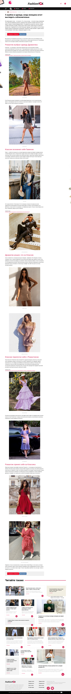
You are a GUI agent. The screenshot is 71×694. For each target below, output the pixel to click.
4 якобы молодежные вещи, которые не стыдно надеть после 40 (11, 608)
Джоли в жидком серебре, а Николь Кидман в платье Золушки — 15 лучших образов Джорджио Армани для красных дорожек (58, 597)
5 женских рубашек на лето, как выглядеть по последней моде (14, 638)
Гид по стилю (30, 685)
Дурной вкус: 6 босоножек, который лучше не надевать (27, 666)
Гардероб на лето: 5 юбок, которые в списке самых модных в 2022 (11, 669)
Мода (24, 8)
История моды (31, 687)
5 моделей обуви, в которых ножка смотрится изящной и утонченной (18, 621)
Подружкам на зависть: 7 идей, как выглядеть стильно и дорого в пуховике (18, 55)
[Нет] (69, 692)
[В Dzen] (64, 4)
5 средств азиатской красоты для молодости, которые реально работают (27, 608)
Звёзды (17, 8)
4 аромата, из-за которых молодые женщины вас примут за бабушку (51, 617)
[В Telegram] (60, 4)
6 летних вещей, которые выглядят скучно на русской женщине (26, 651)
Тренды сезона (31, 681)
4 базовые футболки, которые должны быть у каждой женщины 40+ (50, 666)
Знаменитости (31, 683)
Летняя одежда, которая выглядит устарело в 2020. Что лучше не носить (35, 638)
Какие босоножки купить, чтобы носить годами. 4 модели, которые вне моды (33, 589)
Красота (32, 8)
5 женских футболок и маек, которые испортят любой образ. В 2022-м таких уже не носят (56, 590)
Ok (61, 692)
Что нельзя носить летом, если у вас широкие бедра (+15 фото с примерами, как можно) (20, 370)
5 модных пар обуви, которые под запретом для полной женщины (12, 660)
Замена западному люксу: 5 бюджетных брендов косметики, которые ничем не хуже (56, 638)
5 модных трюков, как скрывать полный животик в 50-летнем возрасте (17, 211)
